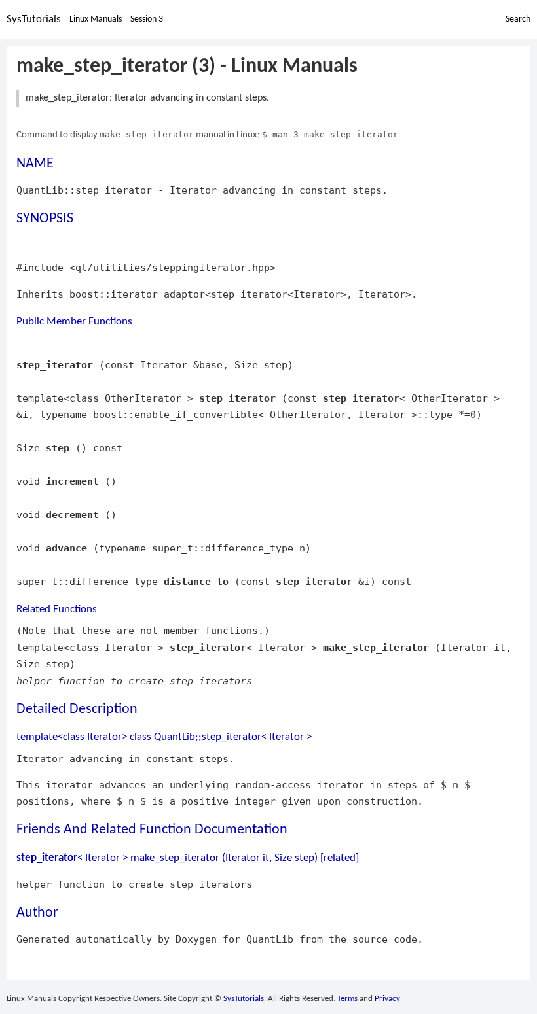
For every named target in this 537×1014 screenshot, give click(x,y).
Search (518, 19)
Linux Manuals (95, 19)
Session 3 (146, 19)
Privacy (387, 998)
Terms (347, 998)
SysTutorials (34, 19)
